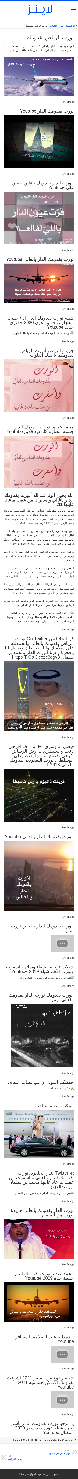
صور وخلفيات (57, 25)
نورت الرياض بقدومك (58, 1452)
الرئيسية (70, 25)
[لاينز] (39, 9)
